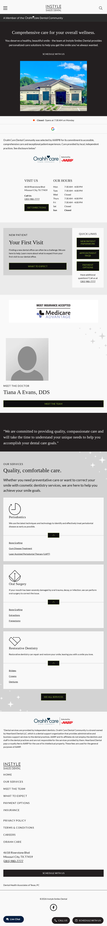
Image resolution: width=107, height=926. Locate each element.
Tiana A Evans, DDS (26, 392)
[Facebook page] (53, 907)
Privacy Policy (14, 820)
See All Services (53, 697)
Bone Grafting (15, 542)
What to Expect (37, 266)
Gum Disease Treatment (20, 548)
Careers (9, 834)
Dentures (13, 681)
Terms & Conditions (18, 827)
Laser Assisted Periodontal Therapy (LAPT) (29, 554)
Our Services (13, 781)
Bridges (12, 670)
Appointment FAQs (88, 254)
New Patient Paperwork (87, 242)
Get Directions (36, 207)
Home (7, 774)
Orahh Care (12, 841)
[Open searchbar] (101, 8)
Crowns (12, 676)
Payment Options (87, 266)
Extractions (14, 615)
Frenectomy (14, 620)
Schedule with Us (54, 54)
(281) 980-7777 (32, 199)
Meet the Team (53, 403)
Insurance (11, 810)
